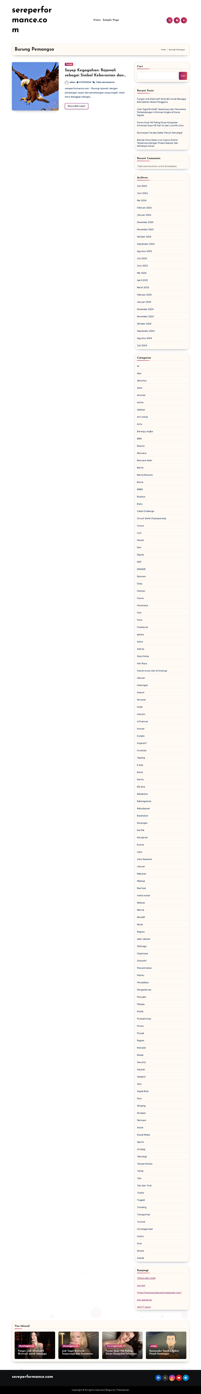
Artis (139, 424)
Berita (140, 467)
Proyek (140, 1033)
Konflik (140, 830)
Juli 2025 (142, 258)
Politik (140, 1011)
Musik (140, 924)
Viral (139, 1243)
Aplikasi (141, 409)
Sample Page (111, 20)
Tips (139, 1178)
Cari (140, 66)
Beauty (141, 446)
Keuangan (142, 823)
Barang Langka (145, 431)
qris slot (141, 1285)
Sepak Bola (142, 1091)
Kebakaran (142, 794)
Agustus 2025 (144, 251)
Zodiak (140, 1258)
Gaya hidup (143, 656)
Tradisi (140, 1193)
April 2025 (142, 280)
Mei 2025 (142, 273)
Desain (140, 540)
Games (140, 649)
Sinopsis (141, 1113)
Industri (141, 714)
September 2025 (146, 244)
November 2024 (145, 316)
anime (140, 402)
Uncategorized (145, 1229)
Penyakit (141, 997)
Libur (139, 852)
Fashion (141, 591)
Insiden (141, 736)
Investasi (142, 750)
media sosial (143, 895)
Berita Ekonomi (145, 475)
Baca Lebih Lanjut (76, 106)
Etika (139, 583)
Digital (140, 554)
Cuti (139, 533)
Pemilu (140, 975)
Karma (140, 779)
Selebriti (141, 1076)
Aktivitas (141, 380)
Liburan (141, 866)
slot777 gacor (144, 1307)
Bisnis (140, 482)
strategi (141, 1149)
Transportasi (143, 1214)
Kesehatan (142, 815)
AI (138, 366)
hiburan (141, 678)
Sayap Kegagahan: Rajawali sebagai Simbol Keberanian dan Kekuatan (94, 75)
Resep (140, 1055)
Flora (139, 620)
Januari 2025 (144, 302)
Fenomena (142, 605)
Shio (139, 1098)
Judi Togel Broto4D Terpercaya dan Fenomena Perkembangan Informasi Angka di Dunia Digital (161, 112)
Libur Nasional (144, 859)
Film (139, 612)
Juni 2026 (142, 193)
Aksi (139, 373)
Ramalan (141, 1047)
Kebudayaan (143, 808)
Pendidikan (143, 982)
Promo (140, 1026)
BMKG (140, 489)
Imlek (139, 707)
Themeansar (122, 1390)
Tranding (142, 1207)
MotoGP (141, 917)
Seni (139, 1084)
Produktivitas (144, 1018)
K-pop (140, 765)
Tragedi (141, 1200)
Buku (139, 504)
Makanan (141, 873)
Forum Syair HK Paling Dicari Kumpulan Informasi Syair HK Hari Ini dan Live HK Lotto (160, 124)
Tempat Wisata (144, 1164)
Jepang (141, 757)
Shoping (141, 1106)
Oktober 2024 (144, 323)
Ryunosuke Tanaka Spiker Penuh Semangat (160, 132)
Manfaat (141, 888)
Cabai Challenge (145, 511)
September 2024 (146, 331)
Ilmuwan (141, 699)
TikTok (140, 1171)
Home (97, 20)
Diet (139, 547)
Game (140, 641)
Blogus (109, 1390)
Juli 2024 (142, 345)
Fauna (69, 64)
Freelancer (142, 627)
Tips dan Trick (144, 1185)
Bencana (141, 453)
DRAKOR (141, 569)
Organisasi (142, 953)
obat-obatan (143, 939)
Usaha (140, 1236)
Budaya (141, 496)
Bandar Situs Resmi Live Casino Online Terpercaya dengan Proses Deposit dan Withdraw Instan (157, 143)
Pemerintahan (144, 968)
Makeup (141, 881)
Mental (140, 910)
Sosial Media (143, 1135)
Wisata (140, 1251)
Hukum (140, 692)
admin (72, 82)
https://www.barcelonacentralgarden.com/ (159, 1292)
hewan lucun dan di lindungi (152, 670)
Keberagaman (144, 801)
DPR (139, 562)
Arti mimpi (142, 417)
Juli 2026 (142, 186)
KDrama (141, 786)
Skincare (141, 1120)
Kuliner (140, 844)
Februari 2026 (144, 207)
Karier (140, 772)
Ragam (140, 1040)
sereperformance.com (32, 20)
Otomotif (142, 960)
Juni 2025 (142, 265)
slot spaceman (144, 1300)
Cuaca (140, 525)
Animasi (141, 395)
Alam (139, 388)
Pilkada (141, 1004)
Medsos (141, 902)
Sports (140, 1142)
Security (141, 1062)
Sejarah (141, 1069)
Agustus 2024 (144, 338)
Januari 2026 (144, 215)
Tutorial (141, 1222)
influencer (142, 721)
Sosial (140, 1127)
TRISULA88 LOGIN (146, 1278)
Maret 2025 (143, 287)
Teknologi (142, 1156)
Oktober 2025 (144, 236)
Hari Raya (142, 663)
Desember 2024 (145, 309)
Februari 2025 (144, 294)
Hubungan (142, 685)
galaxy (140, 634)
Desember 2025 (145, 222)
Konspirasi (142, 837)
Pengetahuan (144, 989)
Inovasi (140, 728)
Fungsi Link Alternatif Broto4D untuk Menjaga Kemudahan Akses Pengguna (161, 100)
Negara (141, 931)
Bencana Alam (144, 460)
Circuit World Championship (151, 518)
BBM (139, 438)
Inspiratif (142, 743)
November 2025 (145, 229)
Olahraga (142, 946)
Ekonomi (141, 576)
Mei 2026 (142, 200)
